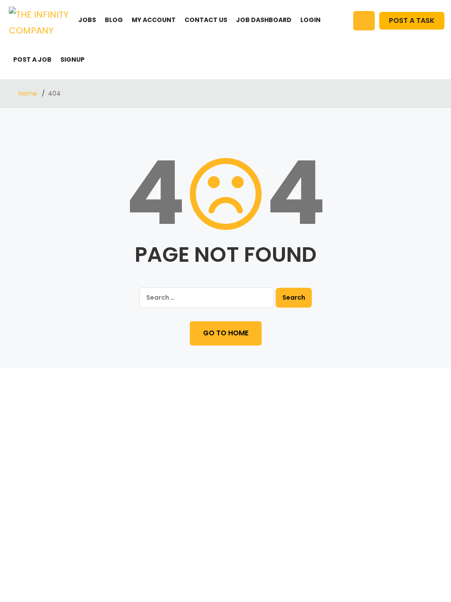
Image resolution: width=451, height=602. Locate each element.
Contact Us (206, 19)
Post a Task (412, 20)
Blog (114, 19)
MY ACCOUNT (154, 19)
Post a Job (32, 59)
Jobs (87, 19)
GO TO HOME (225, 333)
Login (310, 19)
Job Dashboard (264, 19)
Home (28, 93)
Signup (72, 59)
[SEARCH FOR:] (206, 297)
